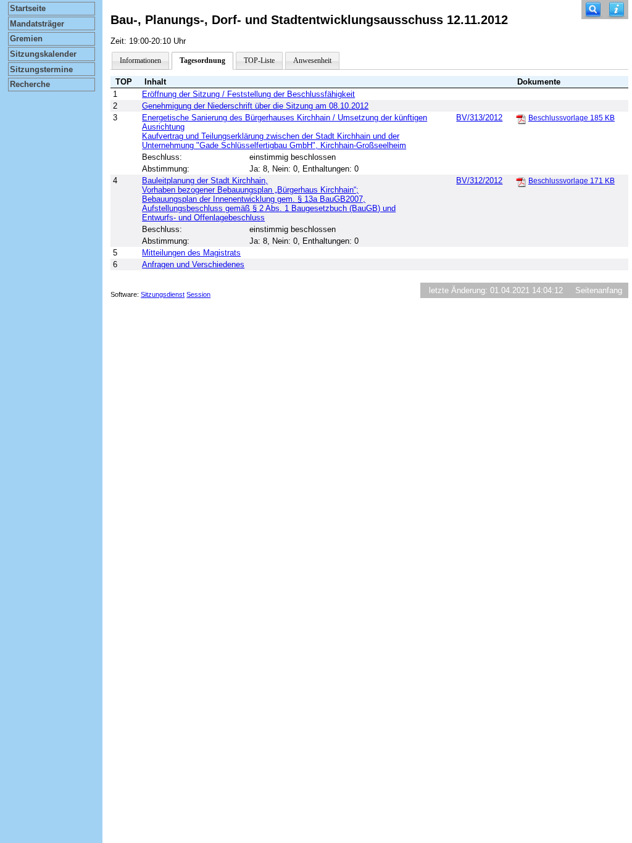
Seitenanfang (598, 290)
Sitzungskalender (43, 54)
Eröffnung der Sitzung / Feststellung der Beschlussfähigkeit (248, 94)
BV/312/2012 (479, 180)
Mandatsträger (37, 23)
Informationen (140, 60)
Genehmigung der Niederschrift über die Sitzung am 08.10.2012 (255, 105)
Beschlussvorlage (571, 118)
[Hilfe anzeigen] (616, 9)
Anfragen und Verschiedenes (193, 264)
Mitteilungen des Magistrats (191, 252)
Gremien (26, 38)
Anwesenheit (312, 60)
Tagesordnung (202, 60)
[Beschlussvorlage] (521, 118)
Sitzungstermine (41, 69)
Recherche (30, 84)
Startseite (28, 8)
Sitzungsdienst (163, 294)
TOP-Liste (259, 60)
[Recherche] (593, 9)
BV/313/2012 (479, 117)
